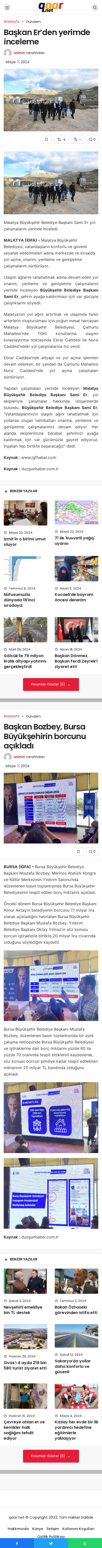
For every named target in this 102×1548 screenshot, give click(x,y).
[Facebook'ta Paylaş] (17, 1543)
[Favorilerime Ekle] (47, 139)
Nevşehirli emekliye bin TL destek (23, 1309)
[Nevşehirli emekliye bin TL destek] (25, 1281)
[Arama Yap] (94, 7)
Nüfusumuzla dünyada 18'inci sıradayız (19, 600)
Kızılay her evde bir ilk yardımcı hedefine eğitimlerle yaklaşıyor (76, 1430)
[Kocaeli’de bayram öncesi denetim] (76, 568)
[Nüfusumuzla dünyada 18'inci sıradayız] (25, 568)
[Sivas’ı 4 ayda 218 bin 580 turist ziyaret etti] (25, 1336)
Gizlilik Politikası (51, 1536)
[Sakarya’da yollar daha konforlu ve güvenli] (76, 1336)
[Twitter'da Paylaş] (51, 1543)
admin (19, 52)
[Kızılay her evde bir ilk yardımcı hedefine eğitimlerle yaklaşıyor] (76, 1396)
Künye (37, 1528)
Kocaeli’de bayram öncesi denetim (74, 597)
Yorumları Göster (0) (48, 684)
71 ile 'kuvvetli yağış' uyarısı (75, 540)
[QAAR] (51, 7)
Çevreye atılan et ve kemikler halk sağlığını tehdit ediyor (24, 1430)
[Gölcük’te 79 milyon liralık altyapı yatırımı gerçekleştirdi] (25, 629)
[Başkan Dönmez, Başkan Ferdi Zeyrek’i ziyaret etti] (76, 629)
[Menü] (7, 7)
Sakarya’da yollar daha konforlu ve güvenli (73, 1366)
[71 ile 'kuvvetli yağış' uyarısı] (76, 512)
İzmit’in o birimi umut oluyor (25, 541)
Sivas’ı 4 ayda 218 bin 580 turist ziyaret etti (25, 1365)
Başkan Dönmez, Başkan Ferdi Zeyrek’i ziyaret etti (76, 661)
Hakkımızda (18, 1528)
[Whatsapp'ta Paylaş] (85, 1543)
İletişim (53, 1528)
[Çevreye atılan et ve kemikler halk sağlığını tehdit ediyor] (25, 1396)
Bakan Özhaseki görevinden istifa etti (76, 1309)
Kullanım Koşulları (78, 1528)
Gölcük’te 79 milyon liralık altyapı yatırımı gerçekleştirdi (25, 661)
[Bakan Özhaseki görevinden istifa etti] (76, 1281)
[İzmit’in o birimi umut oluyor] (25, 513)
